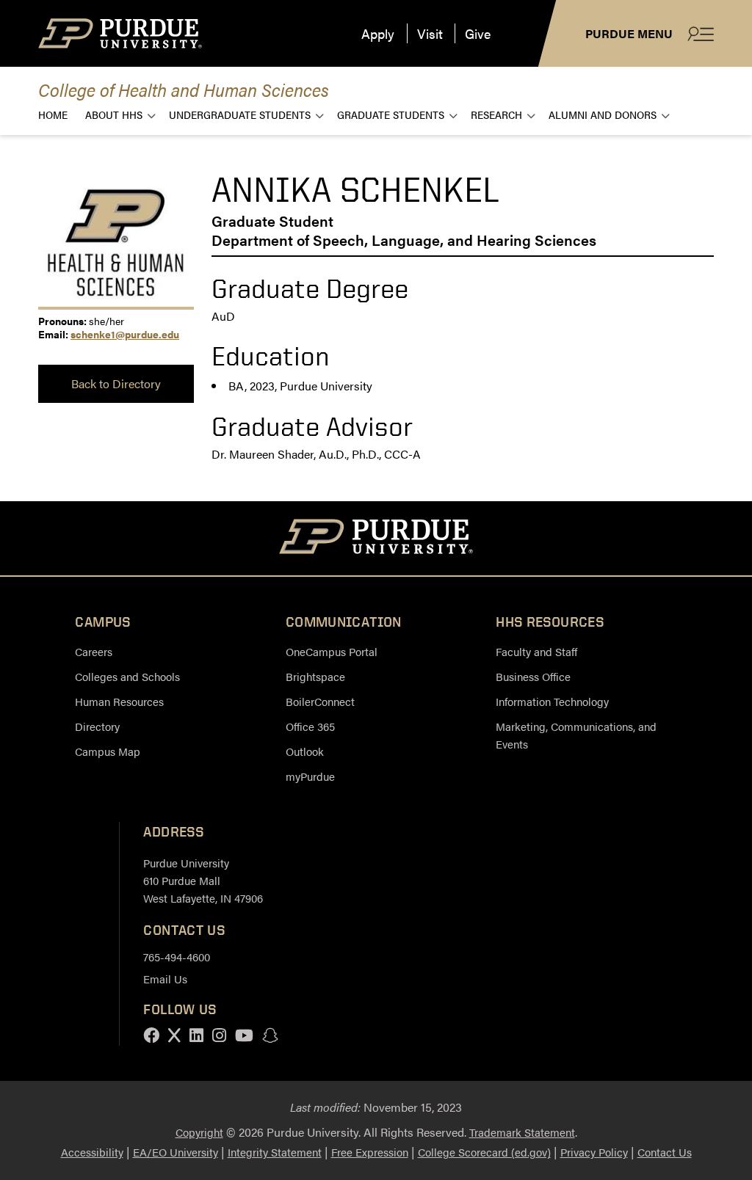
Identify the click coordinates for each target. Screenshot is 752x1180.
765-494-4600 (176, 956)
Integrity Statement (275, 1151)
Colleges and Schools (127, 676)
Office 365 (310, 726)
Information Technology (552, 701)
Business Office (533, 676)
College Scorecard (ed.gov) (484, 1151)
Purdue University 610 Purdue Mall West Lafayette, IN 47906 (203, 880)
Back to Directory (116, 383)
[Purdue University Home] (376, 538)
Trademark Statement (522, 1132)
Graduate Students (390, 114)
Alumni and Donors (603, 114)
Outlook (305, 751)
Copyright (199, 1132)
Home (53, 114)
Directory (97, 726)
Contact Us (664, 1151)
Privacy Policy (594, 1151)
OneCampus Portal (331, 651)
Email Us (165, 978)
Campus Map (107, 751)
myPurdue (310, 776)
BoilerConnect (320, 701)
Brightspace (315, 676)
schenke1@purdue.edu (124, 334)
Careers (93, 651)
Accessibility (92, 1151)
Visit (430, 33)
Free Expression (369, 1151)
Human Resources (119, 701)
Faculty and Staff (536, 651)
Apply (377, 33)
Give (478, 33)
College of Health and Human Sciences (183, 89)
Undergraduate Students (240, 114)
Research (496, 114)
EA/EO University (175, 1151)
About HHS (113, 114)
